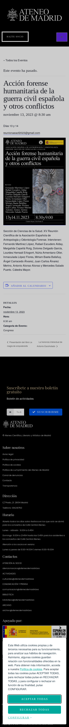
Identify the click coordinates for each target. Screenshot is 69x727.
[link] (31, 669)
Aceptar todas (34, 699)
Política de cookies (31, 669)
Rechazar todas (34, 709)
